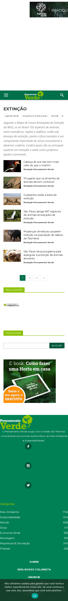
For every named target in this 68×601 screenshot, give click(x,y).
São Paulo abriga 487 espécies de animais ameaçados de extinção (42, 215)
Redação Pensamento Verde (39, 169)
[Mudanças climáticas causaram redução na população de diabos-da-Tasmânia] (12, 236)
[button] (62, 95)
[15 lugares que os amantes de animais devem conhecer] (12, 183)
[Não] (63, 590)
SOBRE (34, 561)
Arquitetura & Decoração (34, 116)
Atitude (54, 116)
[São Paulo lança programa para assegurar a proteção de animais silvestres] (12, 256)
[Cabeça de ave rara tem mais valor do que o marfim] (12, 166)
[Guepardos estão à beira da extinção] (12, 199)
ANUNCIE (34, 577)
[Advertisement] (34, 55)
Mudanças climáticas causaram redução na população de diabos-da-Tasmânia (44, 235)
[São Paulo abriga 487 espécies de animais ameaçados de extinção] (12, 216)
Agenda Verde (12, 116)
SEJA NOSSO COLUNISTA (34, 569)
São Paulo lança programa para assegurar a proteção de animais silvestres (43, 255)
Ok (34, 595)
